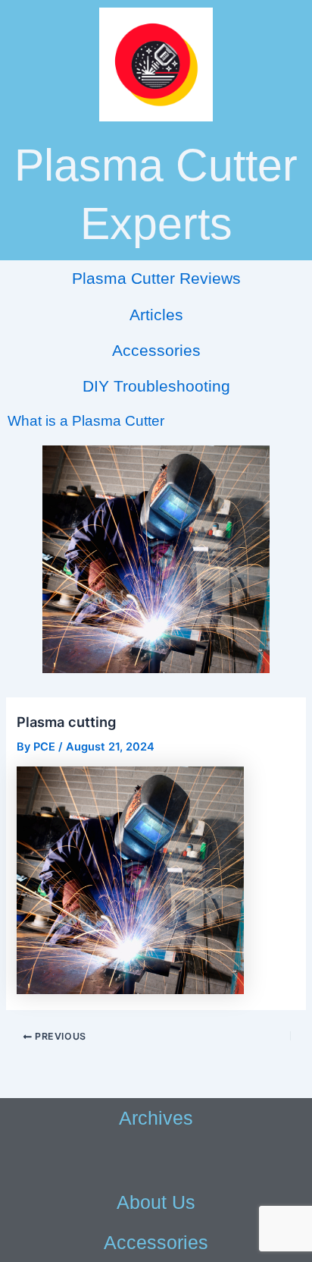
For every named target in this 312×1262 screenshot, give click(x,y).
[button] (156, 1160)
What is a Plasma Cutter (86, 421)
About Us (156, 1202)
